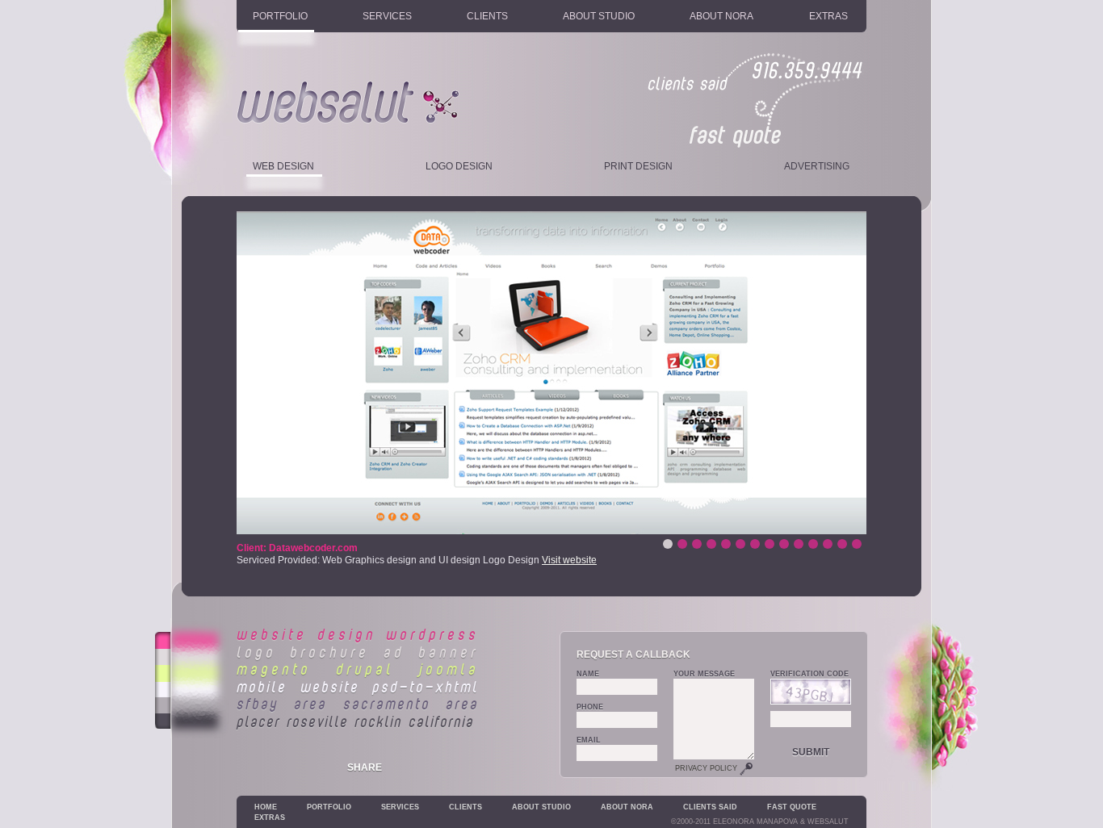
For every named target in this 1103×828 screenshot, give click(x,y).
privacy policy (707, 768)
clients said (710, 807)
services (387, 16)
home (265, 807)
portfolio (280, 16)
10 (726, 544)
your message (704, 674)
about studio (599, 16)
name (588, 674)
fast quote (791, 807)
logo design (459, 166)
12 (697, 544)
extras (828, 16)
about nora (721, 16)
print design (638, 166)
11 (711, 544)
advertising (816, 166)
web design (283, 166)
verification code (809, 674)
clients (487, 16)
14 (668, 544)
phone (590, 707)
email (589, 740)
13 (682, 544)
